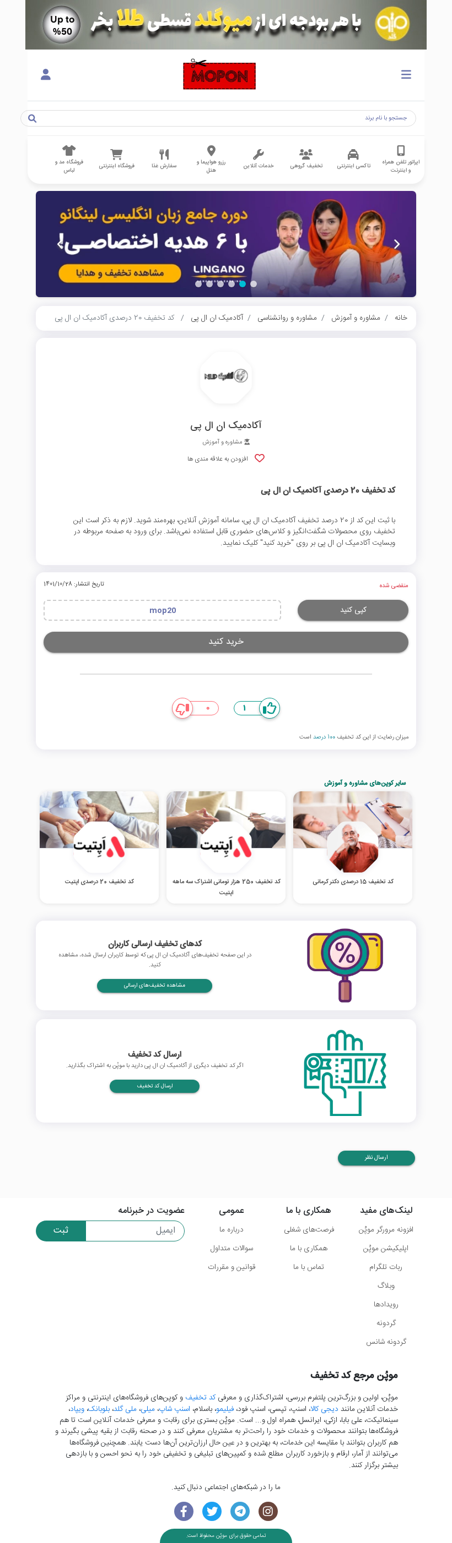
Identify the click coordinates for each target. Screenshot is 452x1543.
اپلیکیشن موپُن (385, 1249)
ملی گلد (125, 1409)
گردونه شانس (386, 1342)
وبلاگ (386, 1286)
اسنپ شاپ (174, 1409)
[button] (253, 284)
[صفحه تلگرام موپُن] (240, 1511)
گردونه (386, 1323)
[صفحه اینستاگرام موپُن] (268, 1511)
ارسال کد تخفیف (155, 1086)
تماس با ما (308, 1267)
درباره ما (231, 1230)
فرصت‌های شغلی (309, 1230)
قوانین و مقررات (231, 1267)
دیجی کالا (324, 1409)
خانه (401, 318)
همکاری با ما (308, 1249)
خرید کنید (226, 641)
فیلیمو (225, 1409)
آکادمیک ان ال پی (217, 318)
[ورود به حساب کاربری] (46, 75)
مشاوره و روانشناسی (287, 318)
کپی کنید (353, 610)
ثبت (60, 1230)
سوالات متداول (232, 1249)
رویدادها (386, 1305)
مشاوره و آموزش (355, 318)
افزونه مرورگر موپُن (386, 1230)
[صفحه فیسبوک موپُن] (184, 1511)
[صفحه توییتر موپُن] (212, 1511)
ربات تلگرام (385, 1267)
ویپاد (77, 1409)
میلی (148, 1409)
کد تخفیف (200, 1398)
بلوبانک (99, 1409)
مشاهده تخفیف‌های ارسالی (154, 985)
